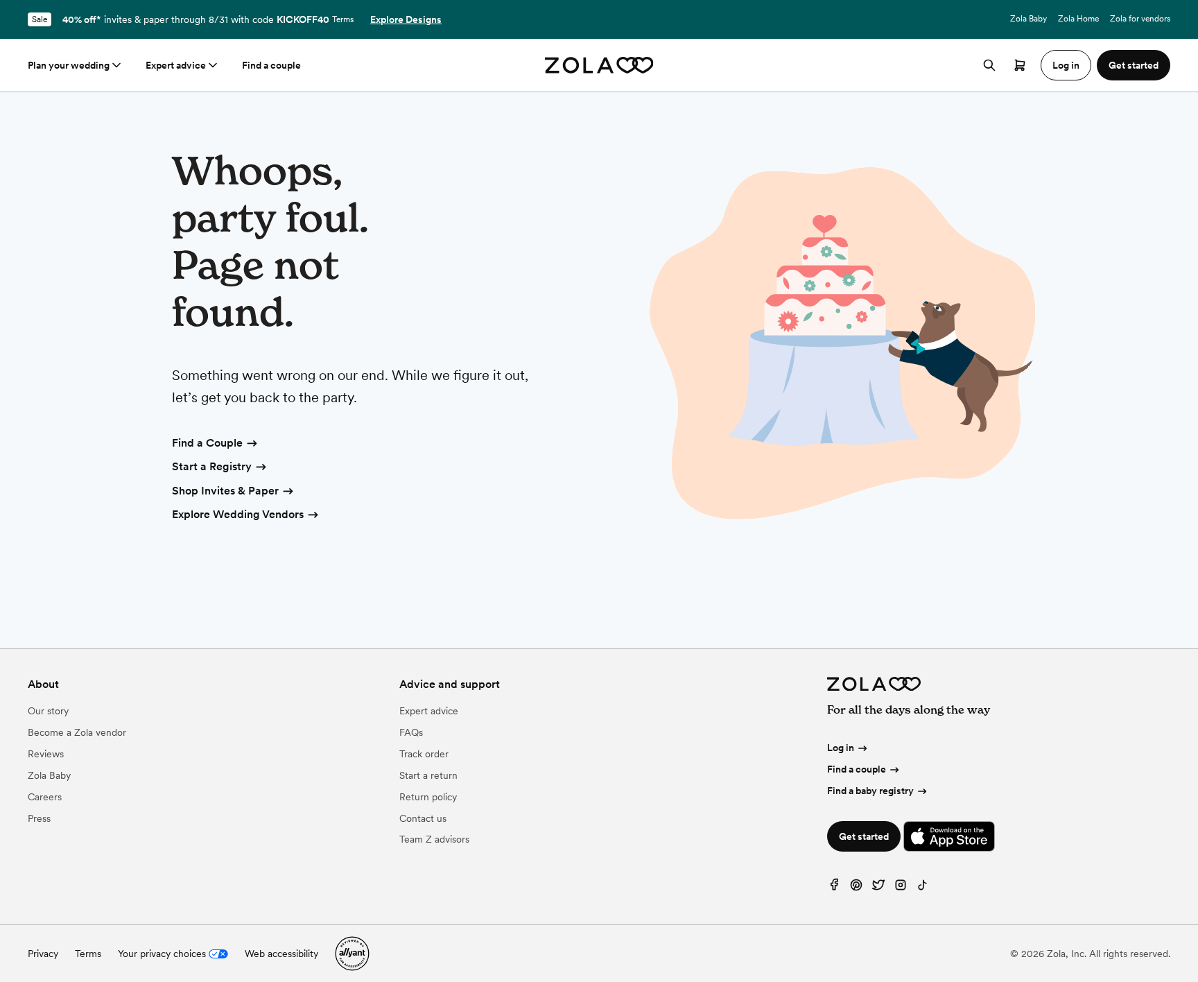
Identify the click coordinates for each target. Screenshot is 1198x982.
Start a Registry (212, 466)
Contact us (422, 818)
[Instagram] (901, 888)
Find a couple (271, 65)
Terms (343, 19)
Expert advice (176, 65)
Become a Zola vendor (77, 732)
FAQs (411, 732)
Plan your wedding (69, 65)
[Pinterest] (856, 888)
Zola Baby (1028, 19)
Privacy (43, 953)
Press (39, 818)
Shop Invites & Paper (225, 490)
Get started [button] (1133, 65)
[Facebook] (834, 888)
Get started (864, 836)
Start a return (428, 775)
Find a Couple (207, 442)
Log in (840, 747)
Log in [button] (1065, 65)
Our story (48, 710)
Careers (45, 796)
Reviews (46, 753)
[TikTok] (923, 888)
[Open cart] (1020, 65)
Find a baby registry (870, 790)
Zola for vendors (1140, 19)
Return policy (428, 796)
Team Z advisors (434, 839)
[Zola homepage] (599, 65)
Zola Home (1078, 19)
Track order (424, 753)
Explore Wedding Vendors (238, 514)
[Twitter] (878, 888)
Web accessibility (281, 953)
